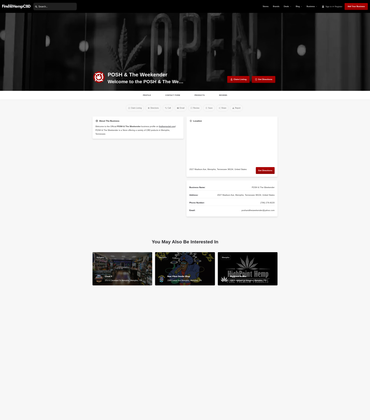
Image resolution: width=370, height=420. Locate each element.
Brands (276, 6)
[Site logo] (16, 6)
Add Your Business (356, 6)
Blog (298, 6)
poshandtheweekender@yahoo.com (258, 210)
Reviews (223, 95)
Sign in (328, 6)
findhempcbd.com (167, 126)
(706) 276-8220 (267, 202)
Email (207, 341)
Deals (286, 6)
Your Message (212, 353)
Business (311, 6)
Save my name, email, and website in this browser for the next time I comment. (239, 383)
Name (207, 328)
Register (338, 6)
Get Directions (265, 170)
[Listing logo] (99, 77)
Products (200, 95)
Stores (266, 6)
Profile (147, 95)
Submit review (239, 391)
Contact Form (172, 95)
